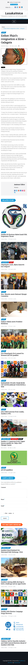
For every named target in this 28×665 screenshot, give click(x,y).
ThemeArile (17, 662)
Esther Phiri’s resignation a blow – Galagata (14, 28)
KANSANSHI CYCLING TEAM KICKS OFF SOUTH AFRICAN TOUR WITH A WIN (13, 385)
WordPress (21, 660)
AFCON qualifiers (7, 470)
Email (2, 506)
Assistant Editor (5, 46)
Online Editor (4, 239)
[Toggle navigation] (14, 21)
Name (2, 499)
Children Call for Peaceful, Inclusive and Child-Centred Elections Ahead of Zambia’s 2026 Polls (13, 643)
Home (3, 27)
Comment (3, 487)
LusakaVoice (14, 13)
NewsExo (10, 662)
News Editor (4, 447)
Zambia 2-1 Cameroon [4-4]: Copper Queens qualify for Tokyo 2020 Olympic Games (13, 443)
